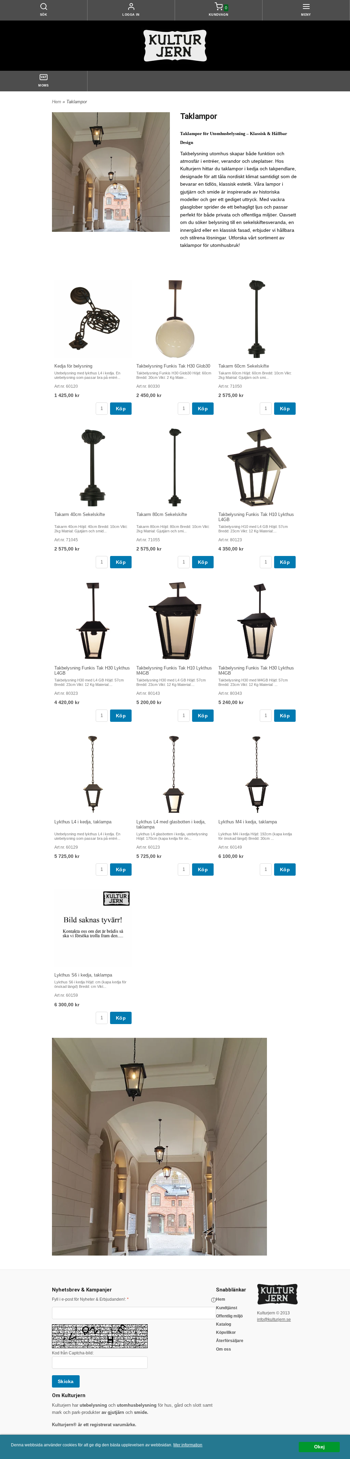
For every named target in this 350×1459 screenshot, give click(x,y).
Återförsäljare (229, 1340)
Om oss (223, 1349)
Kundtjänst (226, 1307)
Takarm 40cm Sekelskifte (79, 514)
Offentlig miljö (229, 1316)
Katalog (223, 1324)
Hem (56, 101)
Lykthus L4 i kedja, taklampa (82, 821)
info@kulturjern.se (274, 1319)
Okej (319, 1446)
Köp (121, 408)
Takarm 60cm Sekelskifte (243, 366)
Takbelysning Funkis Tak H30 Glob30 (173, 366)
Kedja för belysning (73, 366)
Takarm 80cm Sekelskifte (161, 514)
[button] (213, 1300)
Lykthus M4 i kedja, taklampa (247, 821)
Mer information (187, 1445)
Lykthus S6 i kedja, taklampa (83, 975)
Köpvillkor (226, 1332)
